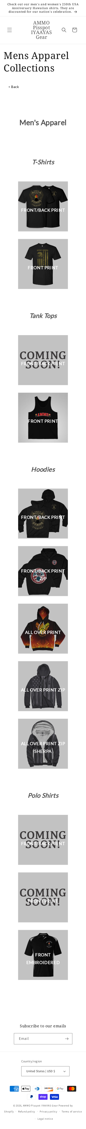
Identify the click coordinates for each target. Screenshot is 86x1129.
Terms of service (72, 1111)
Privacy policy (48, 1111)
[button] (9, 30)
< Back (13, 87)
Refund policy (26, 1111)
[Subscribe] (67, 1038)
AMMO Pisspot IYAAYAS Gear (40, 1105)
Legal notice (45, 1118)
